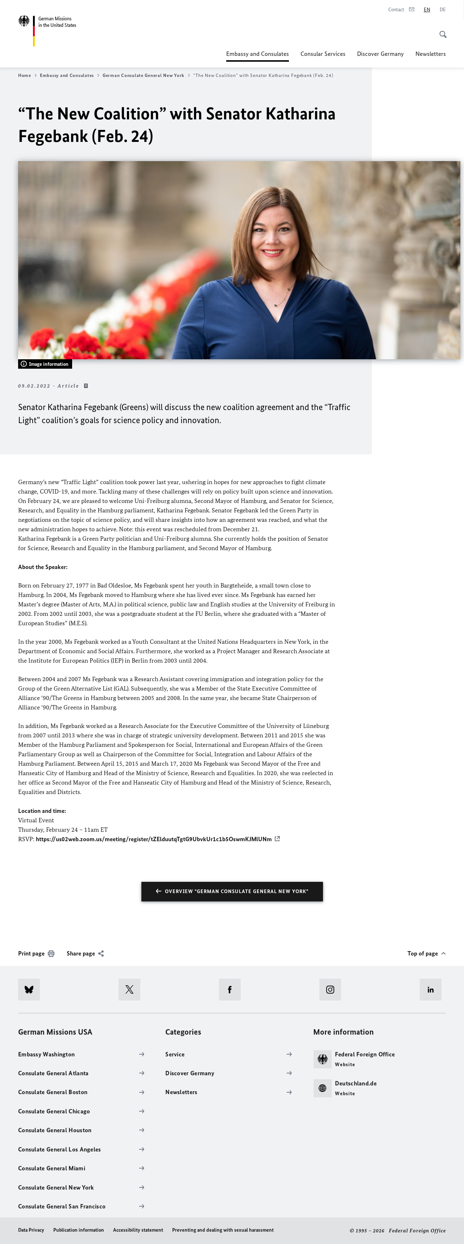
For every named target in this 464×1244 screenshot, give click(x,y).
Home (24, 75)
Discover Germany (380, 53)
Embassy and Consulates (257, 56)
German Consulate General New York (144, 75)
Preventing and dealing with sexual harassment (223, 1230)
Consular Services (323, 53)
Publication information (78, 1230)
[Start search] (441, 30)
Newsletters (430, 53)
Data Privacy (31, 1230)
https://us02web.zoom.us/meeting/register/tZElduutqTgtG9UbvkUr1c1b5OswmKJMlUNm (154, 839)
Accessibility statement (138, 1230)
